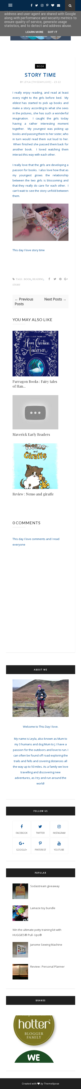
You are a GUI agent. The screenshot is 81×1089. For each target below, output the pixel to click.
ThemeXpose (51, 1083)
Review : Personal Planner (47, 966)
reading (37, 279)
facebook (21, 832)
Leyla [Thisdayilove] (38, 82)
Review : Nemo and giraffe (33, 494)
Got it (52, 32)
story (17, 284)
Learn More (34, 32)
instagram (59, 832)
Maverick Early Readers (31, 434)
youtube (59, 849)
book (40, 66)
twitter (40, 832)
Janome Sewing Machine (46, 945)
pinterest (40, 849)
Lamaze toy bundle (42, 908)
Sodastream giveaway (45, 886)
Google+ (21, 849)
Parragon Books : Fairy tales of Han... (35, 383)
